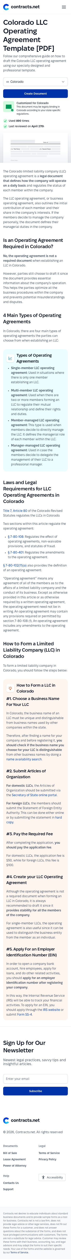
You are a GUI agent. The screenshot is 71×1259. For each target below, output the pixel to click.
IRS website (51, 1009)
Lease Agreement (14, 1159)
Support (8, 1189)
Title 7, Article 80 (15, 510)
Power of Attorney (14, 1165)
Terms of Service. (19, 1252)
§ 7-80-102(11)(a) (15, 565)
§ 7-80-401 (15, 552)
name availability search (24, 759)
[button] (21, 7)
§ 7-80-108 (15, 536)
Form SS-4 (24, 1014)
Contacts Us (11, 1182)
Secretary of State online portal (34, 795)
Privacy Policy (47, 1159)
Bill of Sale (10, 1153)
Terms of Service (49, 1153)
